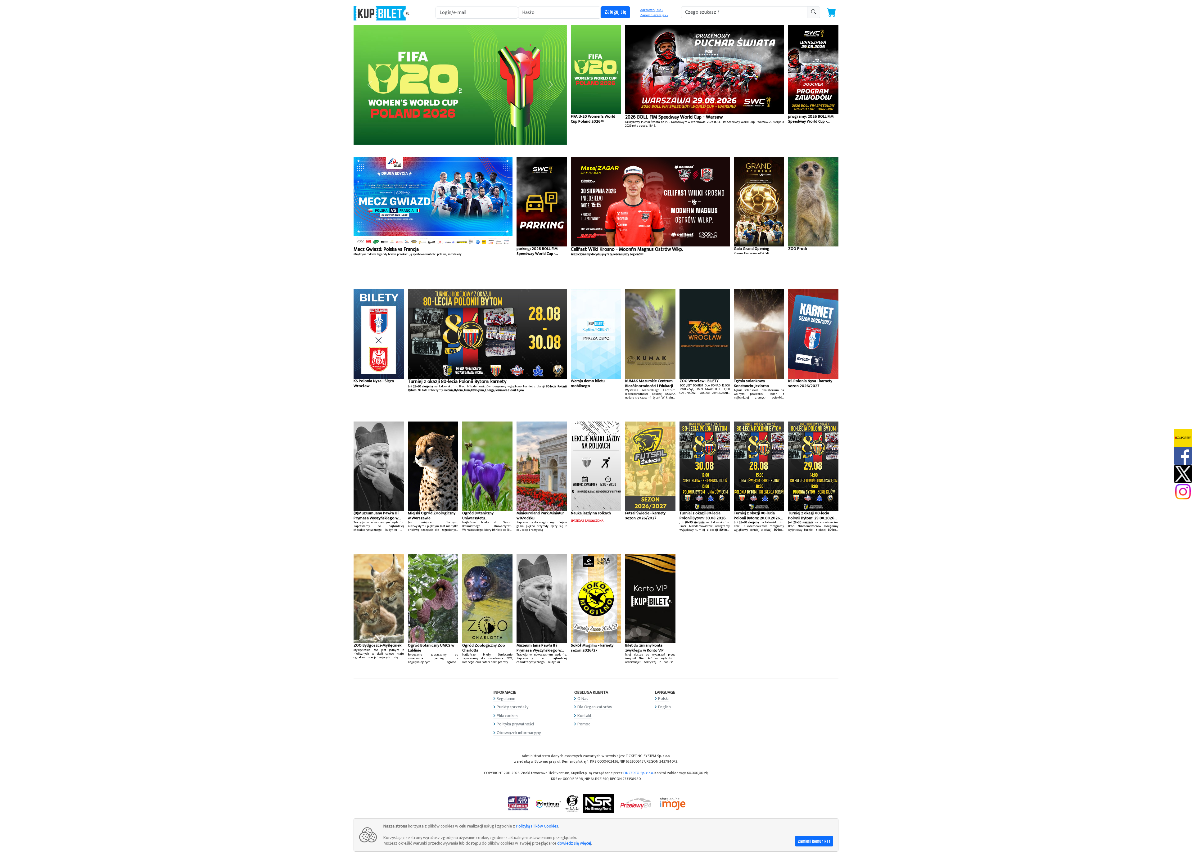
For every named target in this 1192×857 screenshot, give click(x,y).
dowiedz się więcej (574, 843)
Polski (663, 698)
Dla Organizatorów (594, 706)
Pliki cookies (507, 715)
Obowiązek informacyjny (519, 732)
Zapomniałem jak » (654, 15)
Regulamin (506, 698)
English (664, 706)
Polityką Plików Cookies (537, 826)
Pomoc (583, 724)
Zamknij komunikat (814, 841)
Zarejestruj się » (651, 10)
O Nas (582, 698)
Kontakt (584, 715)
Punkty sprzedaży (512, 706)
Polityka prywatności (515, 724)
